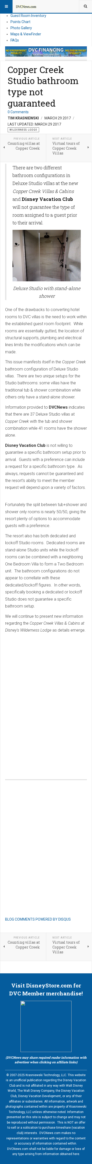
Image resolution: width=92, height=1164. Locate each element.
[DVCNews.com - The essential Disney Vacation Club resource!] (26, 6)
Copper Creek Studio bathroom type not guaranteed (43, 86)
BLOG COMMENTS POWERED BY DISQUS (38, 919)
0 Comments (18, 112)
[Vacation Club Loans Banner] (46, 51)
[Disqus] (46, 701)
